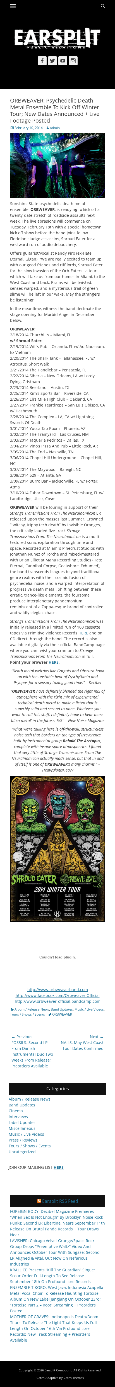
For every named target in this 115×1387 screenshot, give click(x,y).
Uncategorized (22, 1151)
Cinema (16, 1110)
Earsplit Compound (59, 1370)
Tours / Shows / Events (27, 1014)
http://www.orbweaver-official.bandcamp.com (57, 1001)
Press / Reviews (23, 1140)
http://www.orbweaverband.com (57, 989)
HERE (83, 633)
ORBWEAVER (62, 1014)
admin (55, 127)
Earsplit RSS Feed (60, 1201)
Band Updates (62, 1009)
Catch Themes (74, 1378)
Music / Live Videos (89, 1009)
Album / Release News (32, 1009)
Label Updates (22, 1122)
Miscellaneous (22, 1128)
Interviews (18, 1116)
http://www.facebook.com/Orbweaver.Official (58, 995)
